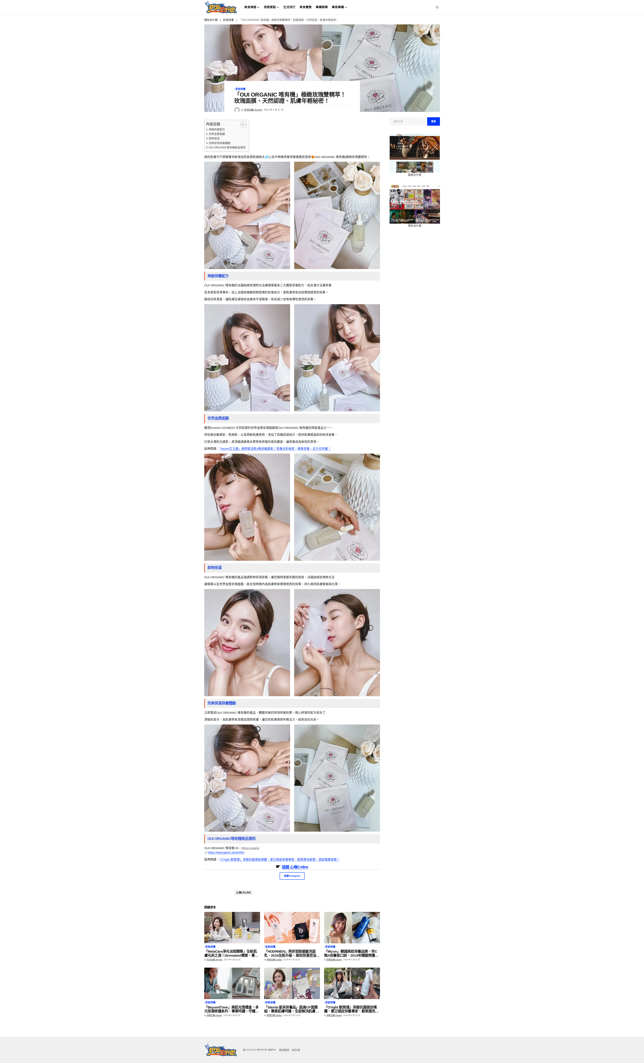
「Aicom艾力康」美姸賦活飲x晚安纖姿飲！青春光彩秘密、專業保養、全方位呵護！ (275, 448)
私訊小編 (296, 1050)
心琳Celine (243, 892)
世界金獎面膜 (217, 134)
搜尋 (433, 121)
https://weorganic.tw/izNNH (226, 852)
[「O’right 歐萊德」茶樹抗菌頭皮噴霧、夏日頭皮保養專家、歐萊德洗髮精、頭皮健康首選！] (352, 983)
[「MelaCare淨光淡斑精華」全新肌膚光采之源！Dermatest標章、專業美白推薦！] (232, 927)
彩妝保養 (228, 20)
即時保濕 (214, 138)
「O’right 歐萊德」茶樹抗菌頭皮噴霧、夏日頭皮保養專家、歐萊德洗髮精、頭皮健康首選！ (279, 859)
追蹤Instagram (292, 876)
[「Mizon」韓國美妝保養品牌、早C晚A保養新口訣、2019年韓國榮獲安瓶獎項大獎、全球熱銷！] (352, 927)
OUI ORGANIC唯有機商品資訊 (227, 147)
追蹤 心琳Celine (295, 867)
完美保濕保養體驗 (219, 143)
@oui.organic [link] (250, 848)
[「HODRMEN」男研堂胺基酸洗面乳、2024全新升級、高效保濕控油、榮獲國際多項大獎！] (292, 927)
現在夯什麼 (211, 20)
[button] (437, 7)
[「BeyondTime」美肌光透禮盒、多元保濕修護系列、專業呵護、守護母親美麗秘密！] (232, 983)
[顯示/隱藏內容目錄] (242, 124)
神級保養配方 (217, 129)
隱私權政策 (284, 1050)
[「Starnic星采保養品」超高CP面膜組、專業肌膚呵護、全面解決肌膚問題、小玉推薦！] (292, 983)
